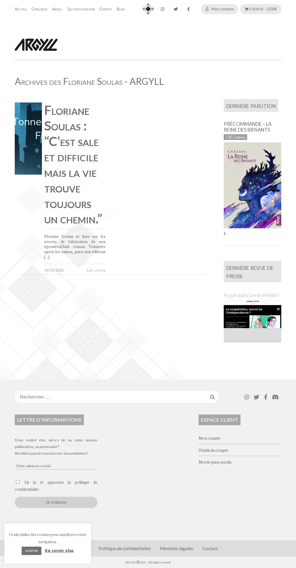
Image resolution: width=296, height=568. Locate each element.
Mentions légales (176, 548)
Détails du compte (213, 450)
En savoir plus (59, 550)
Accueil (21, 9)
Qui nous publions (81, 9)
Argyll (57, 9)
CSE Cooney (235, 137)
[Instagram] (162, 9)
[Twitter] (176, 9)
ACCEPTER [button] (31, 551)
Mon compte (223, 9)
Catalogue (39, 9)
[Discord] (275, 397)
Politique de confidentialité (125, 548)
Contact (105, 9)
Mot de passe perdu (215, 462)
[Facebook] (188, 9)
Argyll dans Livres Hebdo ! (252, 295)
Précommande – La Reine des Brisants (247, 127)
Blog (121, 9)
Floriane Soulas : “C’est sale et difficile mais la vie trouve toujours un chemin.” (73, 164)
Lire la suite (96, 270)
